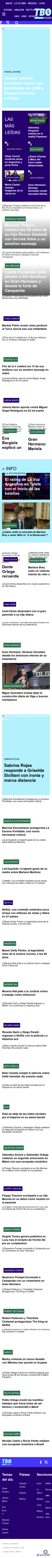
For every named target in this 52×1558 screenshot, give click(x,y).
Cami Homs (9, 604)
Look (42, 3)
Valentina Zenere (13, 1148)
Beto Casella (11, 1066)
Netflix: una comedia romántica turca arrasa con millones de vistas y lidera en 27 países (25, 913)
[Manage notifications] (45, 1552)
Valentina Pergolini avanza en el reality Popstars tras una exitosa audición (37, 135)
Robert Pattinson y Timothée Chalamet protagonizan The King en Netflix (25, 1321)
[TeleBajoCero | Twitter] (8, 22)
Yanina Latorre (12, 71)
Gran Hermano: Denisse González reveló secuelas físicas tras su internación (37, 192)
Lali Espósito (11, 862)
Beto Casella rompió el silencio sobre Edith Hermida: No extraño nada (26, 1074)
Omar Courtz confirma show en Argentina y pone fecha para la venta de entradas (14, 163)
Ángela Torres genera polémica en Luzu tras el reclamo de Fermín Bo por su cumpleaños (24, 1240)
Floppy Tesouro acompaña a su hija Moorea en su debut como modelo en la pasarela (26, 1199)
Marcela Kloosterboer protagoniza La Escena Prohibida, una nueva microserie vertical (25, 831)
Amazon (40, 1517)
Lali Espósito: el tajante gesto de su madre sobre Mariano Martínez (24, 870)
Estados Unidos (8, 1551)
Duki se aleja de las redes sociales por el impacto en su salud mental (24, 1115)
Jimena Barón (11, 400)
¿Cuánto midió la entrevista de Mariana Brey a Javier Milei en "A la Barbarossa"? (25, 533)
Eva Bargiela (10, 431)
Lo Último (20, 3)
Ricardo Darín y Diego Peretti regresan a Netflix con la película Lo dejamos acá (25, 1035)
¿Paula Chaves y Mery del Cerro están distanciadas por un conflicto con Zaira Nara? (37, 164)
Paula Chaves (36, 149)
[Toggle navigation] (3, 14)
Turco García (11, 319)
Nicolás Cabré (12, 1434)
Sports (48, 1507)
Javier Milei (10, 526)
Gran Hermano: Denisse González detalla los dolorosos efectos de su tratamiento (24, 655)
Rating (39, 1511)
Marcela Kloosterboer (17, 821)
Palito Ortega (12, 1393)
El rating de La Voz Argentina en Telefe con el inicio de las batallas (23, 486)
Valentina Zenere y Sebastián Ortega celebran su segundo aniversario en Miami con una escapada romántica (25, 1158)
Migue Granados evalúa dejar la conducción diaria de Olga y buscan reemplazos (25, 696)
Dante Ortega (10, 559)
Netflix (8, 903)
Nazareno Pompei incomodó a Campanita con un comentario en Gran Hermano (23, 1280)
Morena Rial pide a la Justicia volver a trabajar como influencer (25, 993)
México (18, 1551)
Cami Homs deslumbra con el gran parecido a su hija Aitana (24, 612)
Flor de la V (10, 359)
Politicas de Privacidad (11, 1547)
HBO (47, 1495)
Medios (32, 3)
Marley (8, 1352)
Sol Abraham (12, 266)
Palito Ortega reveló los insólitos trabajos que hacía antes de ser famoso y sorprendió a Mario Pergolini (22, 1405)
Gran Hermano (37, 178)
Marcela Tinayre (15, 219)
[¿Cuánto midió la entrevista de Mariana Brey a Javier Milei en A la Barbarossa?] (26, 516)
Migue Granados (13, 686)
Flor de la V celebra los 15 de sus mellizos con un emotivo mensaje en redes (25, 369)
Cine (47, 1501)
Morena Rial (10, 984)
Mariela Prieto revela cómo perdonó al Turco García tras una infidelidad (24, 327)
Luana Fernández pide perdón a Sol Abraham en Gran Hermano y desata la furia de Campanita (26, 281)
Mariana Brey (37, 560)
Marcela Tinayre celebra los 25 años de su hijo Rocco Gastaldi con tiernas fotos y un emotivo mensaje (26, 234)
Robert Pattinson (14, 1311)
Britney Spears (37, 120)
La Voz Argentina (16, 473)
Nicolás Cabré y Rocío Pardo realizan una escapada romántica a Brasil (25, 1442)
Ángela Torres (12, 1230)
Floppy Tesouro (13, 1189)
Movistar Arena (14, 149)
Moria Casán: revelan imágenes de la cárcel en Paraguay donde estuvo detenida (14, 193)
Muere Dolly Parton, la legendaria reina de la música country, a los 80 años (24, 953)
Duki (6, 1107)
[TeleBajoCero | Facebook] (1, 22)
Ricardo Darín (11, 1025)
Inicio (9, 3)
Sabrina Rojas (11, 759)
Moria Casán (13, 177)
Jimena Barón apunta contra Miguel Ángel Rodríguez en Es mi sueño (24, 408)
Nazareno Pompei (13, 1270)
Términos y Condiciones (10, 1543)
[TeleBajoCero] (13, 1462)
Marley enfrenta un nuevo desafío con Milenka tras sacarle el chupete (24, 1360)
